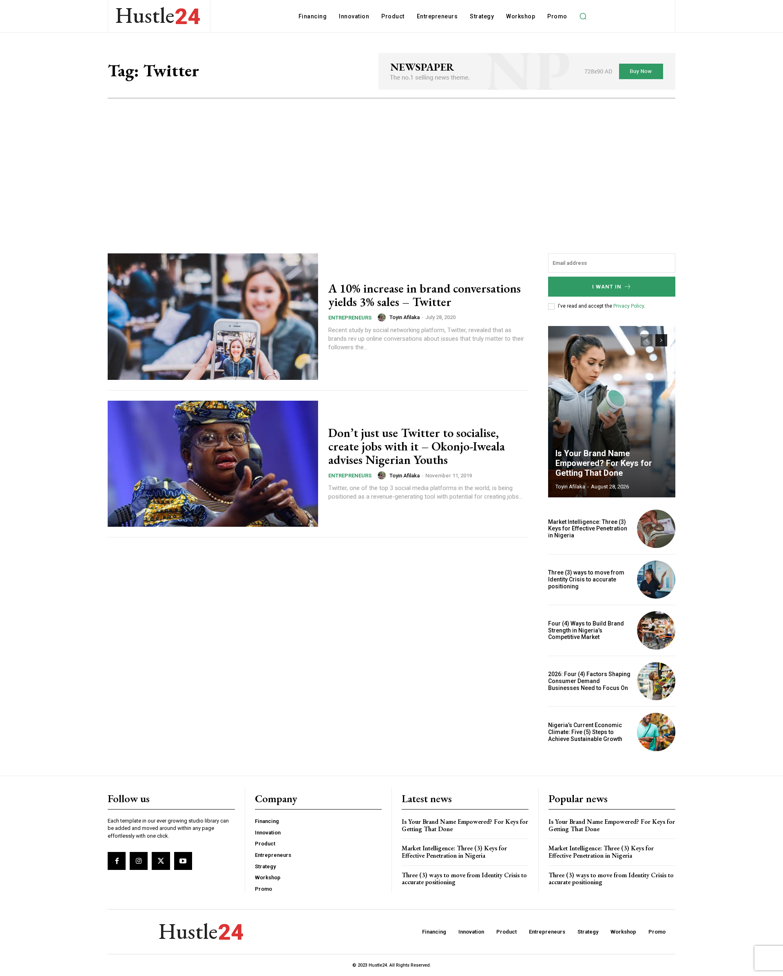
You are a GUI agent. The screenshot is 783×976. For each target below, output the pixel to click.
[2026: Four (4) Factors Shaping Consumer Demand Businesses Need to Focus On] (656, 681)
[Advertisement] (391, 159)
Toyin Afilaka (404, 317)
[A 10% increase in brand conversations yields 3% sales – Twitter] (213, 316)
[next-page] (661, 340)
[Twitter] (161, 861)
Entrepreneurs (350, 318)
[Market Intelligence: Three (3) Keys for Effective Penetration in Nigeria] (656, 529)
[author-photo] (383, 317)
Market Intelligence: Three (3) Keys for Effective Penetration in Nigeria (587, 529)
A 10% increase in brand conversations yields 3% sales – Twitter (424, 295)
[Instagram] (139, 861)
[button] (583, 16)
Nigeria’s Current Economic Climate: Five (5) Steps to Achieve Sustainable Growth (585, 732)
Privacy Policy (628, 306)
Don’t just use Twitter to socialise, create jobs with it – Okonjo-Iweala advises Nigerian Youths (416, 446)
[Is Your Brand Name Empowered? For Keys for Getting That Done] (611, 411)
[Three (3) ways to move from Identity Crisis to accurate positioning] (656, 580)
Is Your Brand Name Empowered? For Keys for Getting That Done (603, 463)
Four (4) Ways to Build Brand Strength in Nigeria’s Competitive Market (586, 630)
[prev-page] (646, 340)
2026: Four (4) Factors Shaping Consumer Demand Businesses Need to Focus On (589, 681)
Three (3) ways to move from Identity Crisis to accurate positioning (586, 579)
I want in (607, 287)
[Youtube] (183, 861)
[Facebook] (117, 861)
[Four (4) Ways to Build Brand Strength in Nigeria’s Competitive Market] (656, 630)
